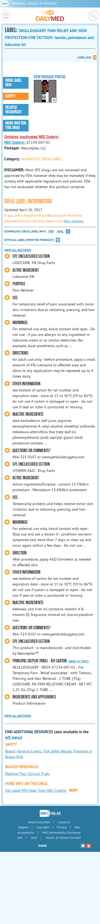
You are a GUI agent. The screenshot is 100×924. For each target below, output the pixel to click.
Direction (20, 553)
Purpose (19, 284)
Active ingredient (26, 270)
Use (15, 298)
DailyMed (50, 15)
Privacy (62, 827)
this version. (74, 221)
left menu (13, 737)
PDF (51, 231)
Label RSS (84, 57)
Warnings (20, 322)
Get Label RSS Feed (20, 790)
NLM (34, 838)
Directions (21, 353)
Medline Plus (15, 773)
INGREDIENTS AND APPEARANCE (34, 697)
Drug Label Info (13, 83)
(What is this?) (78, 661)
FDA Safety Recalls (57, 751)
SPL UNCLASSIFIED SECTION (31, 256)
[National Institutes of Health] (7, 3)
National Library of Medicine (34, 3)
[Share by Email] (83, 846)
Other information (27, 384)
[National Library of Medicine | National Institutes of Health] (50, 813)
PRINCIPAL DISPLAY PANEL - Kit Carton (40, 661)
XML (60, 231)
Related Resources (13, 110)
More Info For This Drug (15, 125)
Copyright (42, 827)
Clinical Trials (39, 773)
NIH (19, 838)
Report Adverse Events (23, 751)
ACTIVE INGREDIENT (26, 478)
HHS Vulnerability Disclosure (61, 832)
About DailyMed (39, 822)
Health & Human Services (63, 838)
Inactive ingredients (28, 414)
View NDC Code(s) (52, 790)
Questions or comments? (32, 450)
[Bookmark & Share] (88, 846)
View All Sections (17, 250)
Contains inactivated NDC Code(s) (31, 136)
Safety (10, 96)
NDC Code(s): (14, 142)
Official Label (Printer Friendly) (29, 240)
